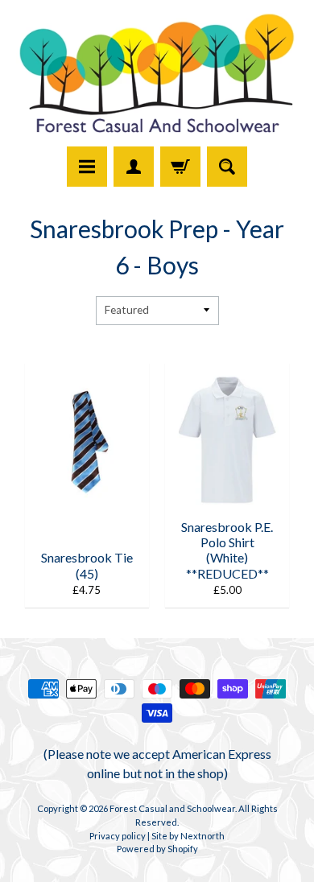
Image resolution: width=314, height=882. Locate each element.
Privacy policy (117, 835)
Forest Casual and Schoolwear (172, 808)
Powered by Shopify (157, 848)
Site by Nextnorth (188, 835)
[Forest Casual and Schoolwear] (157, 75)
